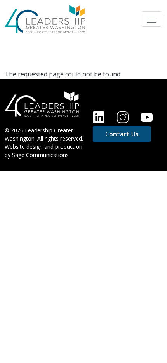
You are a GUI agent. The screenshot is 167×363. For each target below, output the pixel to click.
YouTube (147, 117)
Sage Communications (40, 155)
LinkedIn (99, 117)
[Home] (45, 19)
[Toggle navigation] (151, 19)
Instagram (123, 117)
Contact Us (122, 134)
